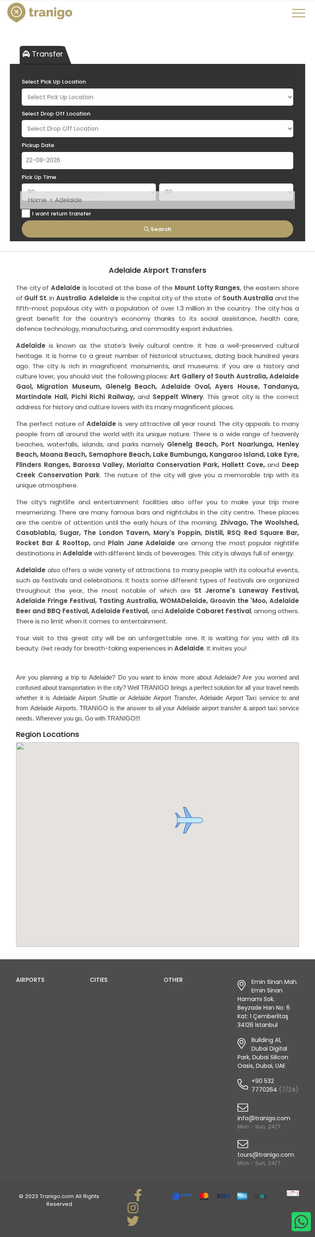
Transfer (46, 54)
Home (37, 199)
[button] (189, 820)
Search (160, 229)
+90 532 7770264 (264, 1085)
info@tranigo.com (263, 1118)
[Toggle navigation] (299, 16)
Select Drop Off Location (56, 114)
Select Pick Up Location (54, 82)
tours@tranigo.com (265, 1155)
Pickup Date (38, 145)
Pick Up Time (39, 177)
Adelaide (68, 199)
